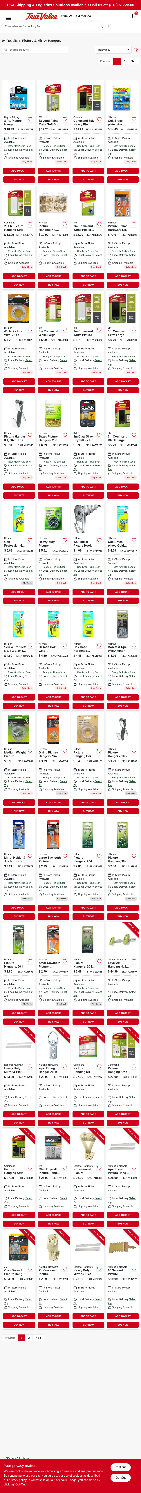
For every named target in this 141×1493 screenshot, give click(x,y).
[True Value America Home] (41, 16)
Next (133, 61)
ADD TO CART (19, 171)
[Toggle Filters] (136, 50)
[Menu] (8, 18)
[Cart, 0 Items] (133, 16)
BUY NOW (19, 179)
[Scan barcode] (109, 26)
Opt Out (121, 1477)
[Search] (101, 26)
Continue (120, 1467)
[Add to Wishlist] (30, 119)
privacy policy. (18, 1480)
